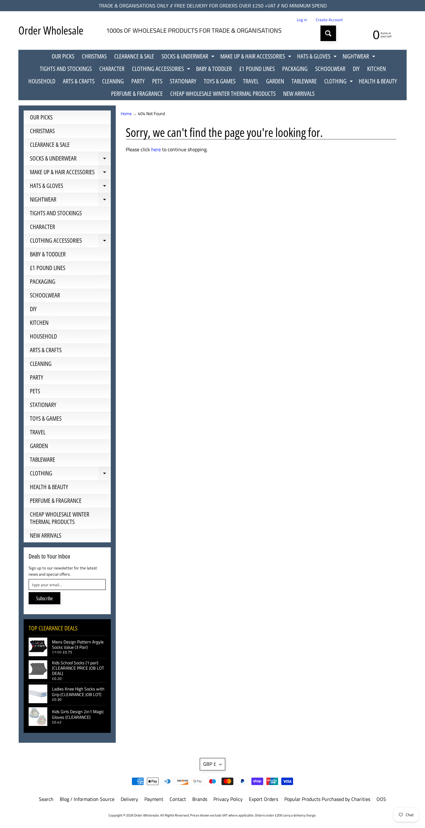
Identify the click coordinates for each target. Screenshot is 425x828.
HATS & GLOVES (317, 57)
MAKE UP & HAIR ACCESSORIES (256, 57)
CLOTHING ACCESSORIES (162, 69)
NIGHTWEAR (360, 57)
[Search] (328, 33)
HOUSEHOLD (41, 81)
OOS (381, 799)
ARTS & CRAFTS (79, 81)
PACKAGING (295, 68)
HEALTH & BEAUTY (378, 81)
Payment (153, 799)
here (156, 149)
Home (126, 113)
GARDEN (275, 81)
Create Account (329, 20)
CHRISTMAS (94, 56)
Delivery (129, 799)
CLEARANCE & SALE (134, 56)
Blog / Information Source (87, 799)
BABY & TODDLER (214, 68)
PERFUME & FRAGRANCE (137, 93)
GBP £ (209, 764)
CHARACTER (111, 68)
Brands (199, 799)
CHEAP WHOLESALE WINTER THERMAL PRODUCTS (223, 93)
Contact (178, 799)
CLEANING (113, 81)
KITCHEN (376, 68)
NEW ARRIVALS (299, 93)
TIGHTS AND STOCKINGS (66, 68)
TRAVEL (251, 81)
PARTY (138, 81)
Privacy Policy (228, 799)
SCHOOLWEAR (330, 68)
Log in (302, 20)
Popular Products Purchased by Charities (327, 799)
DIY (356, 68)
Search (46, 799)
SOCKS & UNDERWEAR (188, 57)
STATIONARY (183, 81)
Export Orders (263, 799)
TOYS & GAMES (220, 81)
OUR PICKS (63, 56)
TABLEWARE (304, 81)
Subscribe (44, 598)
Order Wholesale (50, 30)
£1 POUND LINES (257, 68)
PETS (157, 81)
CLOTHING (339, 82)
